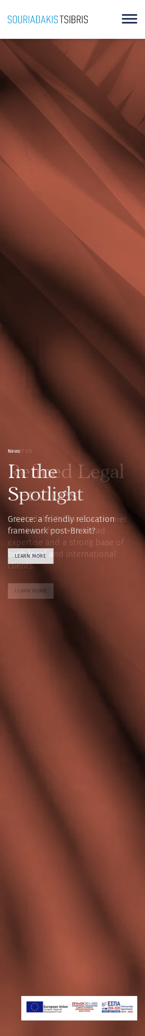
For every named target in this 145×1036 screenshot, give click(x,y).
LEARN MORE (30, 556)
